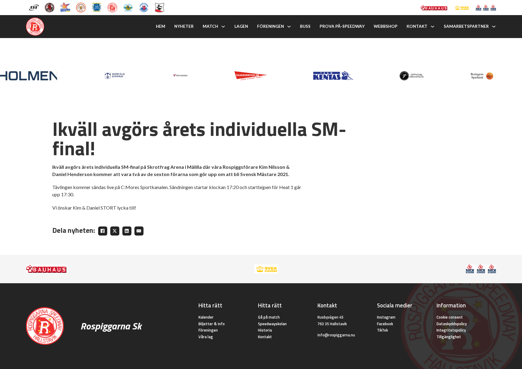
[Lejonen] (81, 7)
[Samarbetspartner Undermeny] (494, 26)
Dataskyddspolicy (452, 324)
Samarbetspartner (466, 26)
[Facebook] (102, 231)
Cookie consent (450, 317)
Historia (265, 330)
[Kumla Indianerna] (49, 7)
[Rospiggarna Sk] (112, 7)
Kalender (206, 317)
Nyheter (184, 26)
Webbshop (386, 26)
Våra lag (205, 337)
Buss (305, 26)
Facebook (385, 324)
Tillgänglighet (449, 337)
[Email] (138, 231)
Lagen (241, 26)
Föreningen (270, 26)
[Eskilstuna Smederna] (159, 7)
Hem (160, 26)
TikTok (382, 330)
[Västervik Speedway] (128, 7)
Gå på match (269, 317)
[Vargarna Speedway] (144, 7)
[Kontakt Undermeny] (432, 26)
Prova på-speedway (342, 26)
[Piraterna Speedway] (97, 7)
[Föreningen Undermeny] (289, 26)
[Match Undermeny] (223, 26)
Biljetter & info (211, 324)
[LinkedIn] (126, 231)
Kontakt (417, 26)
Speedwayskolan (272, 324)
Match (210, 26)
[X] (114, 231)
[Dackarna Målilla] (65, 7)
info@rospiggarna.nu (336, 335)
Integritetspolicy (451, 330)
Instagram (386, 317)
